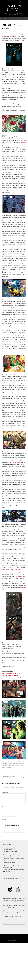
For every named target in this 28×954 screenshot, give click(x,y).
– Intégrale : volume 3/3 (10, 677)
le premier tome (12, 303)
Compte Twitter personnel (9, 869)
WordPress (21, 937)
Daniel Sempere (16, 763)
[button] (14, 924)
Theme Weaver (20, 938)
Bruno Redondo (8, 763)
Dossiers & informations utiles (10, 851)
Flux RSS (22, 878)
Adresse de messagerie (8, 813)
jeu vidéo (17, 576)
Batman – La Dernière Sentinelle (13, 569)
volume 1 (23, 34)
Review (21, 761)
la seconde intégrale (9, 308)
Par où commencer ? (8, 846)
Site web (4, 819)
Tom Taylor (4, 765)
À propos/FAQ (11, 878)
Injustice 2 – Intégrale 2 (8, 776)
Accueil (5, 878)
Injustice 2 (22, 763)
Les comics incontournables (10, 847)
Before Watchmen (14, 864)
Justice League (15, 761)
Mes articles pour (9, 862)
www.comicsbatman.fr (9, 916)
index (23, 40)
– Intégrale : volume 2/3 (10, 675)
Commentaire (5, 792)
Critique (9, 761)
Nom (3, 807)
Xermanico (10, 765)
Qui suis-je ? (6, 856)
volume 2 (6, 36)
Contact (17, 878)
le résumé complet (16, 462)
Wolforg (18, 940)
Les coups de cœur (8, 849)
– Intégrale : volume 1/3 (10, 673)
